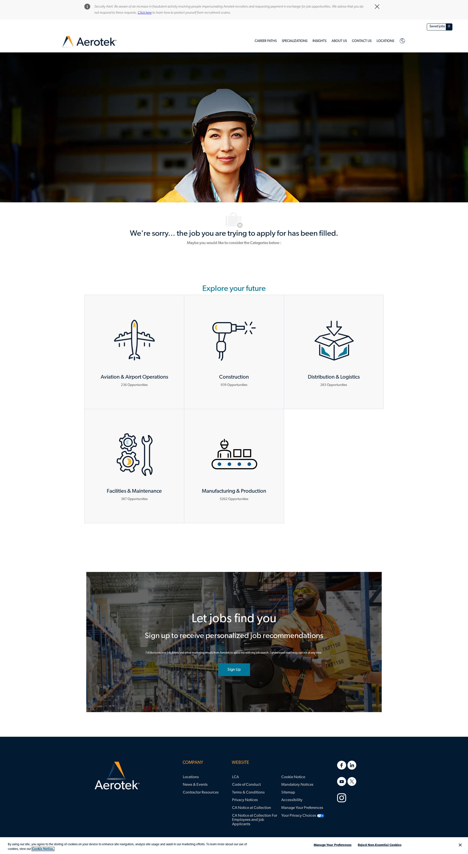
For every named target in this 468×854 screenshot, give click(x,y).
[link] (89, 42)
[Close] (460, 845)
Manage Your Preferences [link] (302, 808)
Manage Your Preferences (332, 845)
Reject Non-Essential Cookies (379, 845)
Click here (145, 13)
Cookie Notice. (43, 849)
